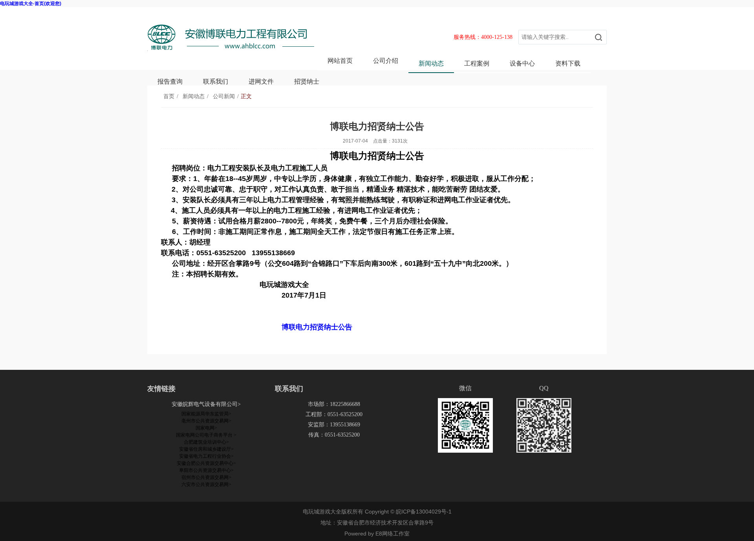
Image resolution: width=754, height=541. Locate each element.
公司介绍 (385, 60)
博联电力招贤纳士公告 (317, 327)
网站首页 (340, 60)
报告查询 (170, 81)
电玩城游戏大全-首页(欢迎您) (30, 3)
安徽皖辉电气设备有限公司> (206, 404)
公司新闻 (224, 96)
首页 (168, 96)
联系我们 (215, 81)
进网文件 (261, 81)
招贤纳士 (306, 81)
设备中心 (522, 63)
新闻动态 (431, 63)
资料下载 (567, 63)
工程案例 (476, 63)
